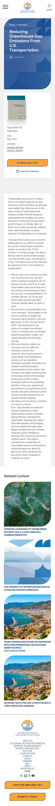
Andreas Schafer (15, 147)
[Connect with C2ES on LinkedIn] (26, 775)
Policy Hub (27, 751)
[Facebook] (30, 775)
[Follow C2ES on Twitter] (22, 775)
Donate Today (27, 796)
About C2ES (27, 741)
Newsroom (27, 761)
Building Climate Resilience (27, 748)
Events (27, 758)
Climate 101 (27, 756)
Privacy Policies (27, 768)
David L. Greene (15, 150)
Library (12, 25)
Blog (27, 763)
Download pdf (27, 163)
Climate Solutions (27, 753)
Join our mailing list (27, 785)
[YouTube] (34, 775)
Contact (27, 766)
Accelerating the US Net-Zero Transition (27, 743)
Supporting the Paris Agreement (27, 746)
